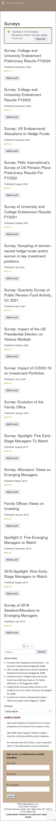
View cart (40, 38)
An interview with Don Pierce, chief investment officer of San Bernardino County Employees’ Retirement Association (29, 744)
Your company (12, 784)
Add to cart (12, 78)
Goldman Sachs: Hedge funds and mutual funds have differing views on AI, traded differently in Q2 (27, 680)
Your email (10, 774)
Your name (11, 763)
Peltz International (15, 2)
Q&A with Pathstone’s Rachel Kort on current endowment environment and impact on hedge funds (29, 724)
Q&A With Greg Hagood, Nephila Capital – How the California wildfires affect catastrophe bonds (29, 734)
